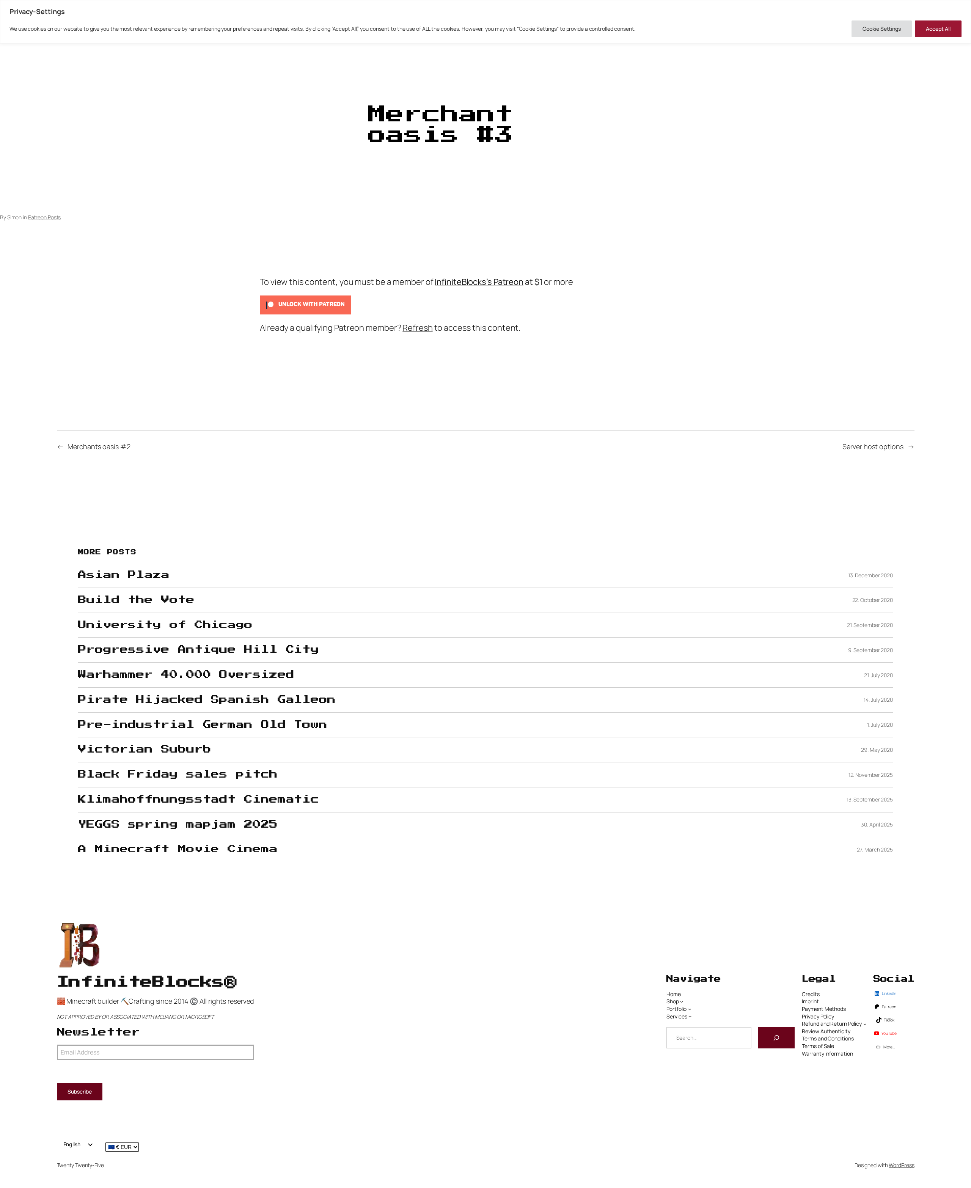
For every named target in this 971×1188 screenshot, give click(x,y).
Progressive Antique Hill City (198, 650)
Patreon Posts (44, 217)
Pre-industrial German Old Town (202, 725)
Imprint (810, 1001)
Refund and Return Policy (832, 1023)
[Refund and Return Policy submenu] (864, 1023)
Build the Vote (136, 600)
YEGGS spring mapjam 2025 (178, 824)
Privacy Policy (818, 1016)
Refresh (417, 327)
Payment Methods (824, 1008)
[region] (485, 22)
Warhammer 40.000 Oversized (186, 675)
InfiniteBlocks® (146, 982)
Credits (810, 994)
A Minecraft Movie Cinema (178, 849)
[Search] (776, 1037)
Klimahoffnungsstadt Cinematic (198, 799)
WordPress (901, 1165)
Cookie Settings (882, 28)
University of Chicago (165, 625)
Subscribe (80, 1091)
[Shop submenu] (681, 1001)
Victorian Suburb (144, 749)
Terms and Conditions (827, 1038)
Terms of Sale (818, 1046)
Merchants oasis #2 (99, 446)
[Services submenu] (689, 1016)
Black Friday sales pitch (178, 774)
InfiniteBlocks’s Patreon (479, 282)
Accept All (938, 28)
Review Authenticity (826, 1031)
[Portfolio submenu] (689, 1008)
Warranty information (827, 1053)
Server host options (872, 446)
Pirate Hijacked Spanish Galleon (207, 700)
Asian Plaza (124, 575)
